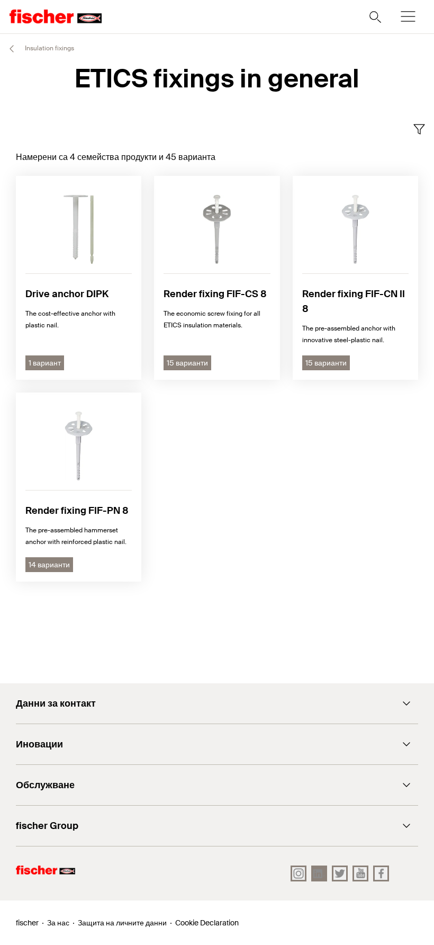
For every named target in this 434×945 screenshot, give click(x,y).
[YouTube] (360, 873)
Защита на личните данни (122, 923)
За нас (58, 923)
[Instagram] (298, 873)
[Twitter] (340, 873)
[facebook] (381, 873)
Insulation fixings (48, 48)
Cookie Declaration (207, 923)
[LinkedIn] (319, 873)
